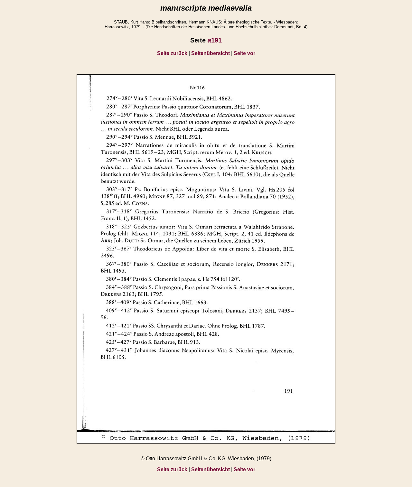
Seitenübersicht (210, 53)
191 (215, 40)
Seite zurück (172, 53)
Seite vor (244, 53)
